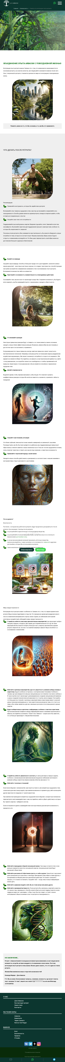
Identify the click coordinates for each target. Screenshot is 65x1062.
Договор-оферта (33, 1048)
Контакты (17, 1007)
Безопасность (24, 8)
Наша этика (18, 1005)
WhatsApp (40, 550)
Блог (16, 1031)
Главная (16, 8)
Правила (17, 1036)
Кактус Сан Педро (20, 1023)
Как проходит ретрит (21, 1003)
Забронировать (26, 550)
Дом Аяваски (19, 1001)
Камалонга (18, 1018)
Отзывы (17, 1038)
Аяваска (17, 1016)
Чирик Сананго (19, 1020)
